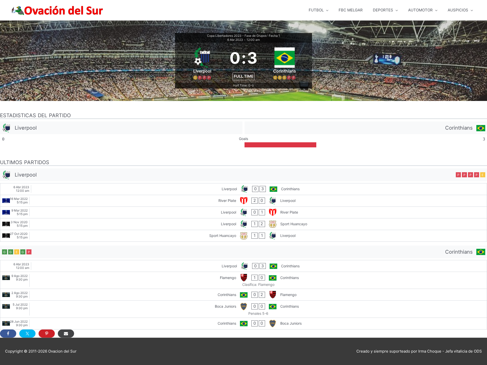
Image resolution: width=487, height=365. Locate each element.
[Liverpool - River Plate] (243, 212)
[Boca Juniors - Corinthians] (243, 309)
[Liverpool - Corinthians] (243, 189)
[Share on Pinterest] (47, 333)
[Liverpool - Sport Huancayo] (243, 224)
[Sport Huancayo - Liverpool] (243, 235)
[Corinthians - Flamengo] (243, 294)
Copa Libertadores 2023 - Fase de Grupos (237, 36)
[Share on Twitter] (27, 333)
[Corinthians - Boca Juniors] (243, 323)
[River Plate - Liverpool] (243, 200)
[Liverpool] (121, 127)
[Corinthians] (366, 127)
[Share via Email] (66, 333)
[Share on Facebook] (8, 333)
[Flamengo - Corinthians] (243, 280)
